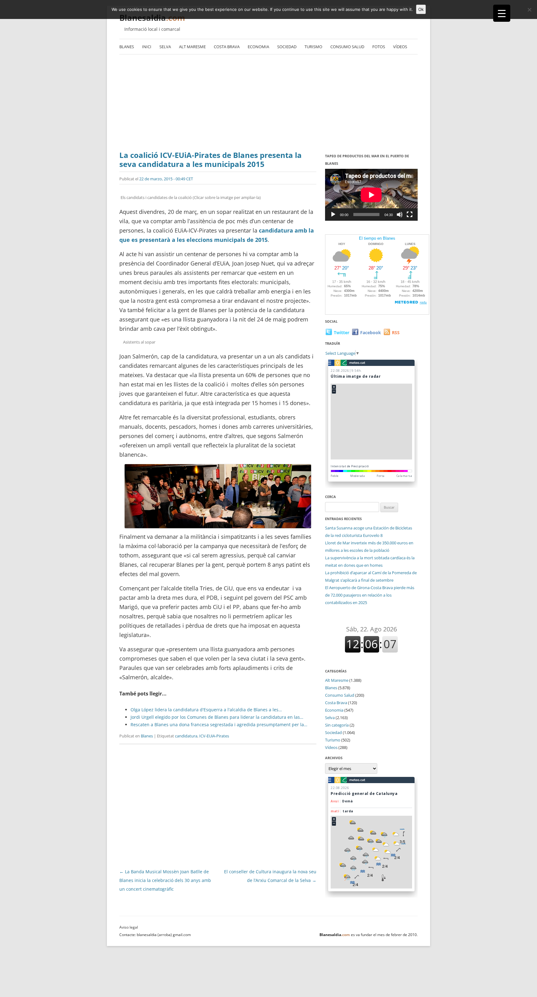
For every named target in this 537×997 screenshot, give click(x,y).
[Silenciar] (400, 214)
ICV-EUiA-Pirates (214, 736)
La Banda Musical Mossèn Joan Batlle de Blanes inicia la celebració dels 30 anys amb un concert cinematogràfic (165, 880)
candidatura (186, 736)
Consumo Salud (347, 46)
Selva (165, 46)
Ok (421, 9)
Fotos (378, 46)
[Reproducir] (333, 214)
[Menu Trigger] (501, 13)
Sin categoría (337, 725)
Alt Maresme (192, 46)
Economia (258, 46)
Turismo (313, 46)
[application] (371, 195)
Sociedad (286, 46)
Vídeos (400, 46)
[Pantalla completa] (409, 214)
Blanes (126, 46)
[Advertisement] (268, 101)
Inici (146, 46)
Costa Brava (227, 46)
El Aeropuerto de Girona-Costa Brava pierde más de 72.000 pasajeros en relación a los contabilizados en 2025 (369, 595)
